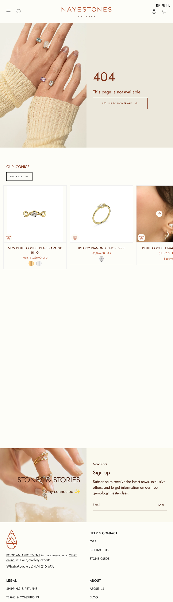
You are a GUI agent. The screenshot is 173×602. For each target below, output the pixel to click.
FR (163, 5)
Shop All (16, 176)
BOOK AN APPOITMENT (23, 555)
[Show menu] (8, 11)
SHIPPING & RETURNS (21, 588)
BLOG (94, 597)
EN (158, 5)
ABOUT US (97, 588)
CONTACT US (99, 550)
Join (161, 504)
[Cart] (164, 11)
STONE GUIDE (99, 558)
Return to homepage (117, 103)
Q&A (93, 541)
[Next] (159, 214)
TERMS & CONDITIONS (22, 597)
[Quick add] (8, 237)
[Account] (154, 11)
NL (168, 5)
